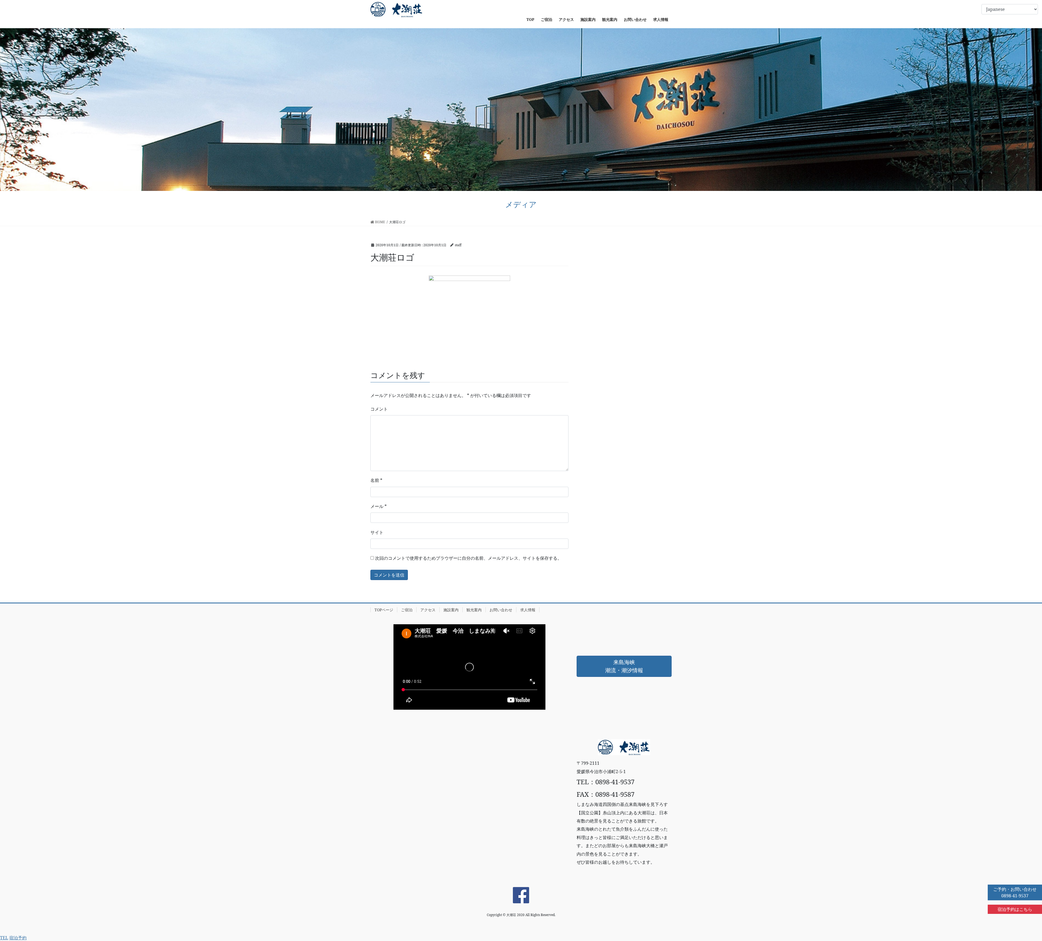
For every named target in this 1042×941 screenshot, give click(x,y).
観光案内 (474, 609)
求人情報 (527, 609)
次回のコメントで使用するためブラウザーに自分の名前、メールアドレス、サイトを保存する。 (468, 558)
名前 (376, 480)
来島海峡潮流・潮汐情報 (624, 666)
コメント (379, 409)
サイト (376, 532)
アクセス (428, 609)
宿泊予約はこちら (1014, 909)
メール (378, 506)
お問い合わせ (501, 609)
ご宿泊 (406, 609)
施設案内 (451, 609)
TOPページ (383, 609)
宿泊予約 (18, 938)
